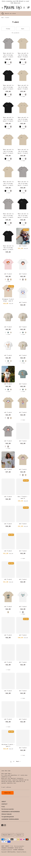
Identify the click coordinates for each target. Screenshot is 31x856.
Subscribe (8, 792)
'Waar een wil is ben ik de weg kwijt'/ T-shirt (8, 55)
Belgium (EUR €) (7, 834)
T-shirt (7, 17)
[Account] (24, 7)
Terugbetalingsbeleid (8, 816)
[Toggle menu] (2, 7)
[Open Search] (2, 13)
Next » (18, 761)
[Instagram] (5, 825)
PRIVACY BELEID (7, 814)
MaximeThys (13, 851)
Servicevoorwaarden (8, 809)
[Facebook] (2, 825)
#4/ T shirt (23, 302)
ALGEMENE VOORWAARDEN (10, 819)
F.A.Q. (3, 806)
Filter (8, 28)
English (19, 834)
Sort (22, 28)
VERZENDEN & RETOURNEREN (11, 811)
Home (3, 17)
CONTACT (4, 804)
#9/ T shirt (23, 245)
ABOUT (4, 801)
